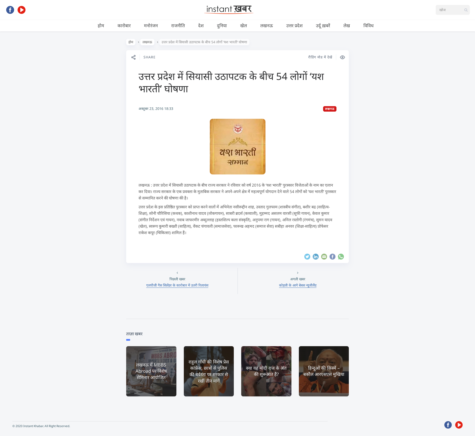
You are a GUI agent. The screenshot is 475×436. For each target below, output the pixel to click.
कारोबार (124, 25)
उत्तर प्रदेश (294, 25)
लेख (346, 25)
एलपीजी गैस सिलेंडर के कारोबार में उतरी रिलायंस (177, 285)
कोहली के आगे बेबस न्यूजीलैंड (297, 285)
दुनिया (222, 25)
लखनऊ (266, 25)
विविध (368, 25)
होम (101, 25)
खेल (243, 25)
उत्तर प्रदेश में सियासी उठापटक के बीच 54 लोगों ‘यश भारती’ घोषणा (231, 82)
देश (201, 25)
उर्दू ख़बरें (323, 25)
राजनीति (178, 25)
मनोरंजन (151, 25)
